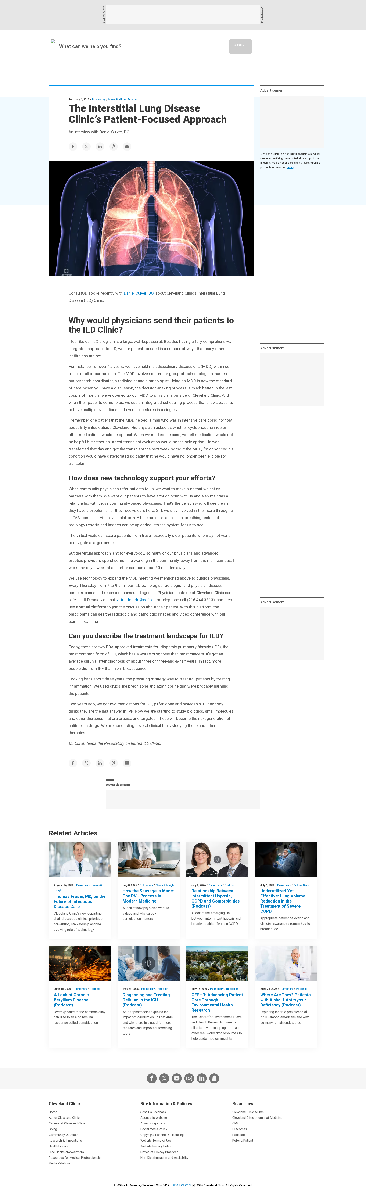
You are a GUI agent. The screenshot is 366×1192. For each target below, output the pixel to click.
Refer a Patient (242, 1140)
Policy (290, 167)
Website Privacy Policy (156, 1146)
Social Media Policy (153, 1129)
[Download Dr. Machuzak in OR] (286, 859)
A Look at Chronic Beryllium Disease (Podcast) (71, 1000)
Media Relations (60, 1163)
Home (53, 1112)
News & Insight (165, 885)
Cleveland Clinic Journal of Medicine (257, 1118)
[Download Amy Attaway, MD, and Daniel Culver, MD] (217, 859)
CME (235, 1123)
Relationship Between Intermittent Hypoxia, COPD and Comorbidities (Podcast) (215, 898)
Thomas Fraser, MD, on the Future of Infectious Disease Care (79, 901)
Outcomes (239, 1129)
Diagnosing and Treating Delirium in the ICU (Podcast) (146, 1000)
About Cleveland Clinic (64, 1118)
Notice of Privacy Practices (159, 1152)
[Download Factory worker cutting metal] (80, 963)
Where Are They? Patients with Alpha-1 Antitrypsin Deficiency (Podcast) (285, 1000)
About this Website (153, 1118)
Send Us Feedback (153, 1112)
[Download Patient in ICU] (149, 963)
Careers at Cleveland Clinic (67, 1123)
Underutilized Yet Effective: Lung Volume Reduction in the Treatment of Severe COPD (282, 901)
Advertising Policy (152, 1123)
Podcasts (239, 1135)
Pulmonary (98, 99)
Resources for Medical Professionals (75, 1158)
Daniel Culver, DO (139, 293)
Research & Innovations (65, 1140)
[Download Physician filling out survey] (149, 859)
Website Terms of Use (156, 1140)
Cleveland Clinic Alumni (248, 1112)
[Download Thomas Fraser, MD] (80, 859)
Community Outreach (63, 1135)
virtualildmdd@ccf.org (136, 599)
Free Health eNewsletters (66, 1152)
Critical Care (301, 885)
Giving (53, 1129)
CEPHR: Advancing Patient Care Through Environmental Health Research (217, 1002)
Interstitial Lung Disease (123, 99)
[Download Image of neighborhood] (217, 963)
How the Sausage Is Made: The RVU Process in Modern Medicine (148, 896)
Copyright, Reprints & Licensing (162, 1135)
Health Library (58, 1146)
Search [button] (240, 44)
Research (232, 988)
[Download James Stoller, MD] (286, 963)
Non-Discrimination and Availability (164, 1158)
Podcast (230, 885)
